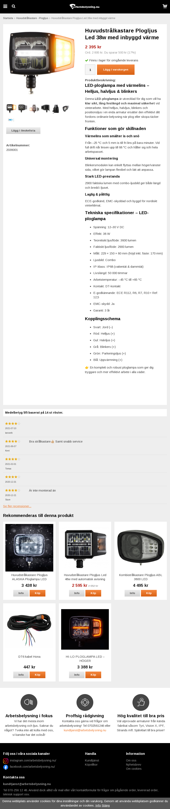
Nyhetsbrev (133, 764)
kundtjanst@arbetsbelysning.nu (85, 730)
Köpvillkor (91, 764)
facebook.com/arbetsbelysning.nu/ (31, 766)
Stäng (106, 805)
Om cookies (134, 768)
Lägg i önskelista (23, 130)
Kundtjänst (92, 760)
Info (21, 593)
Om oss (131, 760)
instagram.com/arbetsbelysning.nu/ (33, 760)
